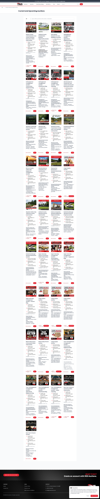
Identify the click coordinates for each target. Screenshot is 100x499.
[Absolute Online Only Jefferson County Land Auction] (31, 205)
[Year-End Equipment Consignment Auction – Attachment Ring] (44, 380)
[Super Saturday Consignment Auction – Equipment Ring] (69, 247)
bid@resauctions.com (51, 490)
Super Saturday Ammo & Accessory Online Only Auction (43, 255)
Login (81, 4)
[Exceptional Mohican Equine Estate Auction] (69, 119)
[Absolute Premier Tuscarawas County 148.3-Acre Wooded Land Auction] (56, 119)
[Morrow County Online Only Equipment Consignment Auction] (31, 161)
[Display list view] (28, 18)
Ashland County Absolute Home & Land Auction (43, 213)
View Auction (71, 196)
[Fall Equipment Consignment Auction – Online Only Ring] (56, 74)
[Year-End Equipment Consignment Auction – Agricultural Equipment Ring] (31, 380)
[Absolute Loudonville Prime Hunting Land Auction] (31, 119)
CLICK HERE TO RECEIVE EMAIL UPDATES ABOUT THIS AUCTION (68, 188)
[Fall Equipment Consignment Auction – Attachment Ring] (44, 74)
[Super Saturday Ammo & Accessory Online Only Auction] (44, 247)
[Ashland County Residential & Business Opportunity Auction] (44, 27)
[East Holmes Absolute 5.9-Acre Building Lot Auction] (56, 27)
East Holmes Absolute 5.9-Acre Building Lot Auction (56, 36)
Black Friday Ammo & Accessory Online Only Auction (30, 343)
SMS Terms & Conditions (29, 490)
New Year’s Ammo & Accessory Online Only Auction (69, 389)
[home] (19, 4)
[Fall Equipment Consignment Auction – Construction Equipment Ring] (31, 74)
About (4, 486)
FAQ (54, 4)
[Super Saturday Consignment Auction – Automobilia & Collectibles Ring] (56, 247)
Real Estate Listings (40, 4)
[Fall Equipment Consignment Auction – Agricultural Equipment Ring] (69, 27)
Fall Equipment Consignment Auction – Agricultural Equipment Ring (68, 37)
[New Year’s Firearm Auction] (31, 426)
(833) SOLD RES (50, 488)
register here (62, 1)
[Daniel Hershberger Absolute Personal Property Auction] (69, 205)
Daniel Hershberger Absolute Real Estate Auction (31, 255)
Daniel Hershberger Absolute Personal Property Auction (68, 213)
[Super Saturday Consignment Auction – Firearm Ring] (31, 291)
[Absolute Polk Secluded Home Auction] (44, 119)
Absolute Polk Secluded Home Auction (42, 128)
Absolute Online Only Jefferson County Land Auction (31, 213)
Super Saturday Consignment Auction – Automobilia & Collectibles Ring (55, 256)
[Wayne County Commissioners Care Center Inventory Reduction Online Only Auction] (31, 27)
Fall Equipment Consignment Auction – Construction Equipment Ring (30, 84)
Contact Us (5, 488)
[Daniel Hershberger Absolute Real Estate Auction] (31, 247)
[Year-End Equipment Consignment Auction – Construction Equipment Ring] (69, 334)
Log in (47, 66)
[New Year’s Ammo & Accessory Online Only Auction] (69, 380)
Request (47, 1)
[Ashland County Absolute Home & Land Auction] (44, 205)
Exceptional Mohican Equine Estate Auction (69, 128)
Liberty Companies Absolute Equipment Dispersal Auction (56, 213)
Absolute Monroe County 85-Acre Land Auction (43, 169)
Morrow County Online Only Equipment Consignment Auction (29, 171)
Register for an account (11, 475)
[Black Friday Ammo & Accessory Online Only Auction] (31, 334)
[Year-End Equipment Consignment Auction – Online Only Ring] (56, 380)
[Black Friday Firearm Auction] (44, 334)
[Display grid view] (26, 18)
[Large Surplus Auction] (69, 161)
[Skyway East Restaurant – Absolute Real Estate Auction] (56, 161)
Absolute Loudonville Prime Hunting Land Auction (31, 128)
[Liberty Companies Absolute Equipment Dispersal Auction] (56, 205)
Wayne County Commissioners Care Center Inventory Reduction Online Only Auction (31, 37)
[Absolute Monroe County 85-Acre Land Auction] (44, 161)
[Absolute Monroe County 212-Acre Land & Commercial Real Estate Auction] (69, 74)
